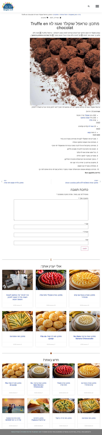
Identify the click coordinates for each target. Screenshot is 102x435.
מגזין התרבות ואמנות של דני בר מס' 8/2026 (13, 419)
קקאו (89, 132)
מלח (90, 120)
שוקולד (87, 115)
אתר (86, 240)
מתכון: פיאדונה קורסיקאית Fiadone (38, 419)
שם (86, 224)
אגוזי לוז (91, 126)
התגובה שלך (83, 198)
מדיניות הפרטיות (26, 432)
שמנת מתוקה (85, 118)
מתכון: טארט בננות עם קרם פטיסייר (84, 296)
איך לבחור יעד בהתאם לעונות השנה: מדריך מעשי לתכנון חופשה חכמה (17, 297)
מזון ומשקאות (73, 14)
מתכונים (55, 14)
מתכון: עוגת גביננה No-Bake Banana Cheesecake (85, 337)
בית (79, 14)
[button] (97, 6)
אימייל (85, 232)
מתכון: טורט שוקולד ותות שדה (51, 295)
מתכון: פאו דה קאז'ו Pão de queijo (51, 337)
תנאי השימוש (37, 432)
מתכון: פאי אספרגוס (17, 336)
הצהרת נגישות (15, 432)
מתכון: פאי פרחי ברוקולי (64, 418)
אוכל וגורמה (63, 14)
